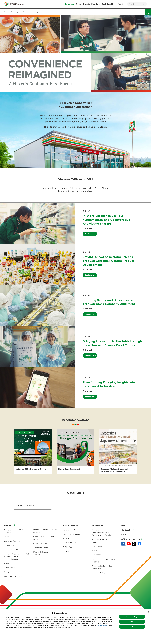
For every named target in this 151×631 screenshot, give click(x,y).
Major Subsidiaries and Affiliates (42, 553)
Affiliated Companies (41, 548)
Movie (6, 572)
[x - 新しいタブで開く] (134, 544)
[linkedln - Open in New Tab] (123, 544)
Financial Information (71, 534)
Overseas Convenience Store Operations (44, 537)
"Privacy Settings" (102, 625)
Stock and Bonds (70, 543)
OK (132, 627)
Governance (97, 555)
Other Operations (40, 543)
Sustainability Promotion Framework (102, 567)
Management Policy (70, 530)
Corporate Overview (25, 505)
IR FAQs (66, 551)
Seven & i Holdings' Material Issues (103, 540)
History (7, 537)
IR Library (67, 538)
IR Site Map (67, 547)
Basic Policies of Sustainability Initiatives (104, 560)
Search (144, 4)
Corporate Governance (13, 576)
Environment (97, 546)
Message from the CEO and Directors (15, 531)
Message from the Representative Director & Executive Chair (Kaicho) (102, 532)
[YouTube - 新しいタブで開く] (129, 543)
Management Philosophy (14, 550)
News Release (9, 568)
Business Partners (99, 573)
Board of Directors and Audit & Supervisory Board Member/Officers (16, 556)
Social (94, 551)
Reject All (132, 621)
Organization (9, 545)
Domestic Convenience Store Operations (45, 531)
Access (7, 563)
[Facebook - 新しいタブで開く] (139, 544)
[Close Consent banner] (148, 612)
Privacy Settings (132, 617)
